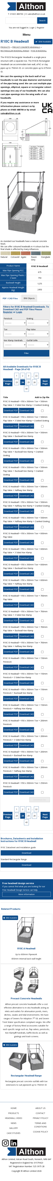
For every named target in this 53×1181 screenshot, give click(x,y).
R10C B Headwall (39, 51)
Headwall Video (13, 1118)
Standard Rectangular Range (14, 859)
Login (31, 27)
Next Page (45, 382)
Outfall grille (32, 340)
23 (17, 382)
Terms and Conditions (40, 1125)
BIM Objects (29, 298)
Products (5, 47)
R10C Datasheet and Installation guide (18, 847)
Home (14, 1108)
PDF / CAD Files (10, 298)
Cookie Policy (40, 1131)
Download (26, 853)
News (13, 1123)
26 (34, 382)
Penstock (8, 318)
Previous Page (7, 382)
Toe (5, 329)
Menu (26, 34)
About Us (40, 1108)
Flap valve (31, 329)
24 (22, 382)
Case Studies (13, 1133)
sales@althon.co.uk (36, 14)
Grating (29, 318)
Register (40, 27)
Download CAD (27, 410)
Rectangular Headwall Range (15, 51)
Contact (40, 1113)
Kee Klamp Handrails (13, 340)
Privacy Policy (40, 1118)
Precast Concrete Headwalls (26, 47)
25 (28, 382)
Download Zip (39, 800)
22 (36, 375)
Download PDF (11, 410)
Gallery (13, 1128)
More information (26, 894)
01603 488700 (16, 14)
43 (26, 388)
